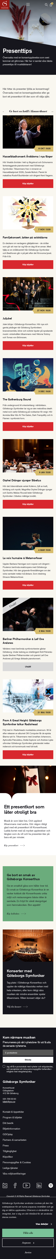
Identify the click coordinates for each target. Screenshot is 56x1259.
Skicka (28, 1059)
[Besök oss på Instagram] (5, 1185)
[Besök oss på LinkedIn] (39, 1185)
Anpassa (26, 1242)
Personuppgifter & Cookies (17, 1162)
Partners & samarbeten (14, 1139)
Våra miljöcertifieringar (14, 1173)
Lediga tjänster (10, 1167)
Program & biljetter (12, 1117)
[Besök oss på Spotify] (50, 1185)
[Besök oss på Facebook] (15, 1185)
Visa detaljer (42, 1224)
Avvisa (28, 1252)
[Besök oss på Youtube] (26, 1185)
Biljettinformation (11, 1128)
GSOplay (8, 1134)
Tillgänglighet (9, 1151)
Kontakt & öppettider (13, 1111)
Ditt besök (8, 1122)
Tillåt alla (28, 1233)
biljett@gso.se (9, 1101)
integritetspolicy (25, 1071)
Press (6, 1145)
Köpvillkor (8, 1156)
